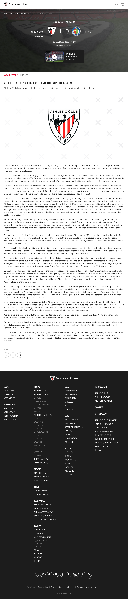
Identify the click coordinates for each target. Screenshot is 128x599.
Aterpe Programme (103, 401)
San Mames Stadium (43, 504)
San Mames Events (42, 515)
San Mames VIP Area (43, 512)
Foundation (101, 386)
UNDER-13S (38, 438)
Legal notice (69, 587)
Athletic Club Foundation (106, 442)
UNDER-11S (38, 449)
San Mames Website (103, 431)
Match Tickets (40, 473)
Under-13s (38, 435)
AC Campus (39, 553)
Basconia (38, 411)
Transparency (71, 438)
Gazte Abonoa (71, 394)
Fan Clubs (69, 402)
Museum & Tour (41, 508)
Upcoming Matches (42, 462)
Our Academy (40, 529)
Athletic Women (41, 394)
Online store (40, 490)
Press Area (31, 587)
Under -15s (38, 429)
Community (70, 409)
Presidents (69, 471)
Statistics (69, 467)
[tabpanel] (64, 219)
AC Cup (37, 550)
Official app (101, 413)
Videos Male (9, 408)
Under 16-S (38, 425)
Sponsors (69, 434)
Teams (12, 13)
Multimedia (8, 394)
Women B (37, 398)
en (115, 4)
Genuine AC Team (41, 459)
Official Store (101, 428)
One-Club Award (102, 397)
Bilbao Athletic (40, 401)
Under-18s (38, 418)
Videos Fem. (9, 412)
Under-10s (38, 455)
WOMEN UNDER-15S (41, 432)
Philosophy (70, 423)
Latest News (9, 390)
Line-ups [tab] (24, 75)
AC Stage (38, 557)
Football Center (40, 541)
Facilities (68, 430)
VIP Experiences (40, 476)
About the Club (71, 419)
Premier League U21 (41, 405)
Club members (71, 390)
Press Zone (69, 442)
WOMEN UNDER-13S (41, 445)
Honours (69, 456)
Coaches (37, 546)
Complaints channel (94, 587)
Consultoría (39, 543)
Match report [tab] (11, 75)
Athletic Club (21, 13)
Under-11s (38, 452)
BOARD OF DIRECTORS (74, 427)
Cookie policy (43, 587)
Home (5, 13)
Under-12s (38, 442)
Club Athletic (70, 398)
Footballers (70, 459)
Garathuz (38, 533)
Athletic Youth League (44, 415)
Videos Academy (11, 416)
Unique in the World (104, 424)
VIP (66, 405)
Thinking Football (103, 446)
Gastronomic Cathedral (45, 519)
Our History (70, 452)
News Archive (10, 398)
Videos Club (9, 419)
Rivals (67, 463)
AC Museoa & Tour (103, 435)
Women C (37, 408)
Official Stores (41, 494)
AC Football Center (42, 537)
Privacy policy (56, 587)
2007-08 (31, 13)
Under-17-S (38, 422)
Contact (99, 407)
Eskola (37, 561)
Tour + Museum (41, 480)
